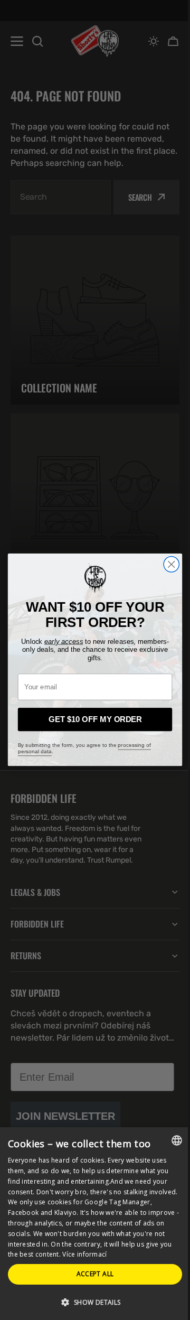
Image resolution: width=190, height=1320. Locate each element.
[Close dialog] (167, 564)
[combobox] (169, 1140)
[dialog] (91, 1223)
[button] (91, 1302)
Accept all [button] (91, 1273)
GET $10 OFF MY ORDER (91, 720)
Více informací (121, 1254)
